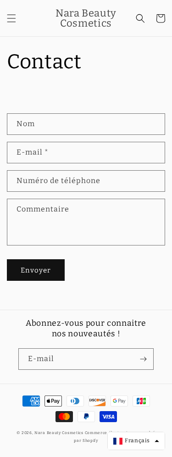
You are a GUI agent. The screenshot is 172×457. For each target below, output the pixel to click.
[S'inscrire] (143, 359)
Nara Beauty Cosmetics (58, 432)
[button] (11, 18)
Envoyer (36, 270)
